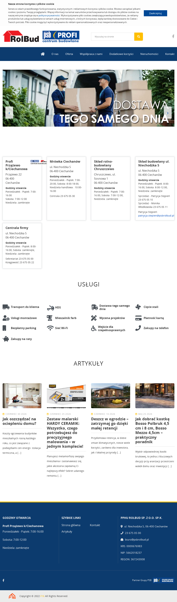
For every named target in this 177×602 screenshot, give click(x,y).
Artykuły (67, 531)
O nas (55, 54)
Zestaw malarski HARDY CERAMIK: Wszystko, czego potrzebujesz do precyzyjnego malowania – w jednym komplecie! (65, 432)
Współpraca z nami (91, 54)
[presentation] (9, 113)
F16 (42, 596)
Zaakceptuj (155, 13)
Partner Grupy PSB (141, 580)
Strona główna (71, 525)
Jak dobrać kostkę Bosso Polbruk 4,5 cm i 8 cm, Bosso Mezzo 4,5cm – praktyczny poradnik (152, 430)
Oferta (69, 54)
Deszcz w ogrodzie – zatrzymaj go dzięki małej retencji (109, 423)
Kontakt (169, 54)
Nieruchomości (149, 54)
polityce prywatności (49, 15)
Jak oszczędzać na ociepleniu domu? (19, 421)
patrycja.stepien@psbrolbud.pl (156, 215)
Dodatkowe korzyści (121, 54)
